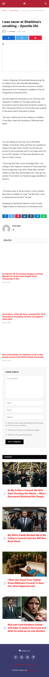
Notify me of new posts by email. (20, 435)
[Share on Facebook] (8, 38)
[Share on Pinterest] (35, 38)
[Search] (45, 3)
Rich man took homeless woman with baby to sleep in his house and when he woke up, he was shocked (27, 627)
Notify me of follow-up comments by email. (24, 430)
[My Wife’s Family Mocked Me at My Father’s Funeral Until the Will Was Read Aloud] (24, 519)
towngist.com (32, 670)
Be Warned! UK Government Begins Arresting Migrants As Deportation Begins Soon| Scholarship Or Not (22, 276)
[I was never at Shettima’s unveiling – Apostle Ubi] (24, 57)
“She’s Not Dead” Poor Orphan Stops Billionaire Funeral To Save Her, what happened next (26, 583)
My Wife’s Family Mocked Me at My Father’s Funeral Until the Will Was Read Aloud (27, 538)
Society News (8, 16)
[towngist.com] (24, 4)
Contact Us (19, 664)
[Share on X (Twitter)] (22, 38)
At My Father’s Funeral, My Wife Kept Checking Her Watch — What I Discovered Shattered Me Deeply (27, 493)
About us (31, 664)
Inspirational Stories (11, 485)
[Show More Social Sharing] (44, 38)
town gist (12, 31)
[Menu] (3, 3)
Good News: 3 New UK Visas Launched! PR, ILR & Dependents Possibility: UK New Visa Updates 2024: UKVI (23, 316)
